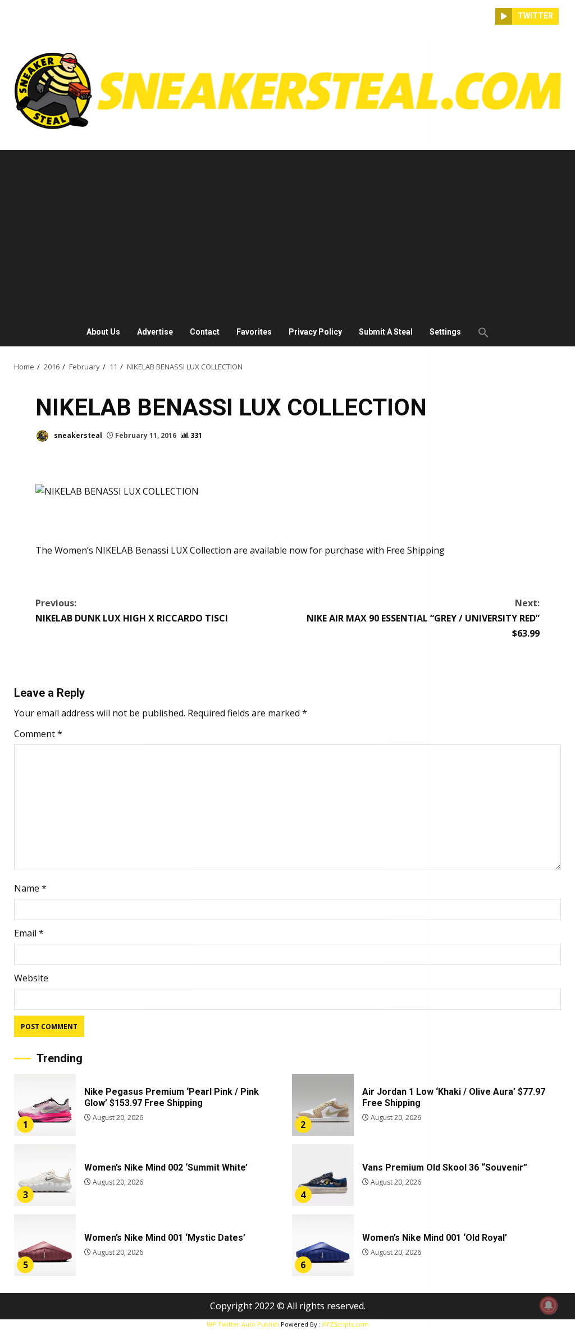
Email (29, 933)
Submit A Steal (386, 331)
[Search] (486, 16)
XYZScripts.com (345, 1324)
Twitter (535, 15)
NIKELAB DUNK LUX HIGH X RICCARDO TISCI (131, 610)
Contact (205, 331)
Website (31, 978)
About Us (103, 331)
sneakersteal (77, 435)
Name (30, 888)
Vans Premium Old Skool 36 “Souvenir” (323, 1175)
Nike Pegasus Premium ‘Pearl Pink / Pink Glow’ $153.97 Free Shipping (45, 1105)
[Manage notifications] (549, 1305)
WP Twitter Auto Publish (243, 1324)
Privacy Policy (315, 331)
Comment (38, 734)
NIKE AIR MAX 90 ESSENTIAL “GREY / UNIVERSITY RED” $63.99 (423, 618)
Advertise (155, 331)
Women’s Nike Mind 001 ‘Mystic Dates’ (45, 1245)
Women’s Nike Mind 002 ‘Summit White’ (45, 1175)
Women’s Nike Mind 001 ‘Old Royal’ (323, 1245)
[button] (479, 332)
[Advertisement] (287, 234)
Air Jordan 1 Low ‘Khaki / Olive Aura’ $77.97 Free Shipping (323, 1105)
